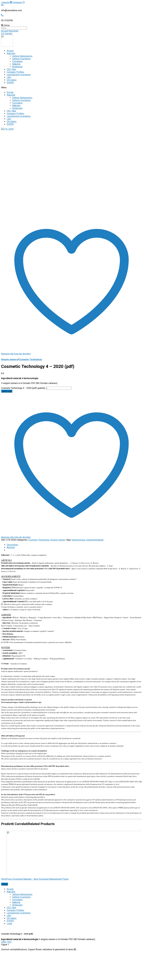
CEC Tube (11, 69)
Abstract (11, 547)
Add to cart (6, 391)
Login (9, 923)
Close (4, 884)
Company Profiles (15, 72)
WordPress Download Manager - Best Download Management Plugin (35, 879)
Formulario (17, 61)
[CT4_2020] (7, 129)
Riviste (10, 50)
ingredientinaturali (94, 540)
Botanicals (17, 66)
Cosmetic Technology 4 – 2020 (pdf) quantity (23, 388)
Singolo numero (9, 359)
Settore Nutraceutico (22, 56)
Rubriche (11, 53)
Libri (9, 77)
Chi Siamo (11, 80)
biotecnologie (78, 540)
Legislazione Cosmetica (18, 74)
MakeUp (16, 64)
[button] (9, 31)
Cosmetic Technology (30, 359)
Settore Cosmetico (21, 58)
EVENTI (10, 82)
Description (12, 544)
